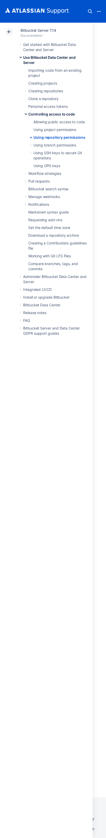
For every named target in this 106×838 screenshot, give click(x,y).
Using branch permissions (54, 145)
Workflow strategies (44, 173)
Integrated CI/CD (37, 289)
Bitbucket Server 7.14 (38, 30)
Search (90, 11)
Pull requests (39, 181)
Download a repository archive (53, 235)
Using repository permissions (59, 137)
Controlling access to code (51, 114)
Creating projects (42, 83)
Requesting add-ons (45, 220)
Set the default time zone (49, 227)
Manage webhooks (44, 196)
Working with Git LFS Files (49, 256)
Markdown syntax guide (48, 212)
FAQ (26, 320)
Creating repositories (45, 91)
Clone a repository (43, 98)
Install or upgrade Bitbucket (46, 297)
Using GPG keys (46, 165)
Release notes (34, 312)
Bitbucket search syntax (48, 189)
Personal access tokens (47, 106)
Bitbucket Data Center (41, 305)
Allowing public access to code (59, 122)
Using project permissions (54, 129)
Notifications (38, 204)
